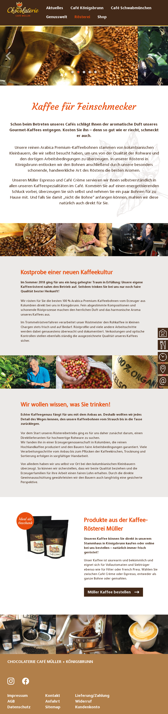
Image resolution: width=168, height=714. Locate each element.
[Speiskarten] (163, 345)
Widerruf (83, 702)
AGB (11, 702)
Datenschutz (19, 707)
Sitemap (52, 707)
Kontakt (52, 696)
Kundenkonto (87, 707)
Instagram (11, 681)
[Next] (160, 56)
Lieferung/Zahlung (92, 696)
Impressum (17, 696)
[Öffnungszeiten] (163, 357)
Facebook (26, 681)
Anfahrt (52, 702)
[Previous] (8, 56)
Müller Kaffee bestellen (109, 592)
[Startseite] (163, 333)
